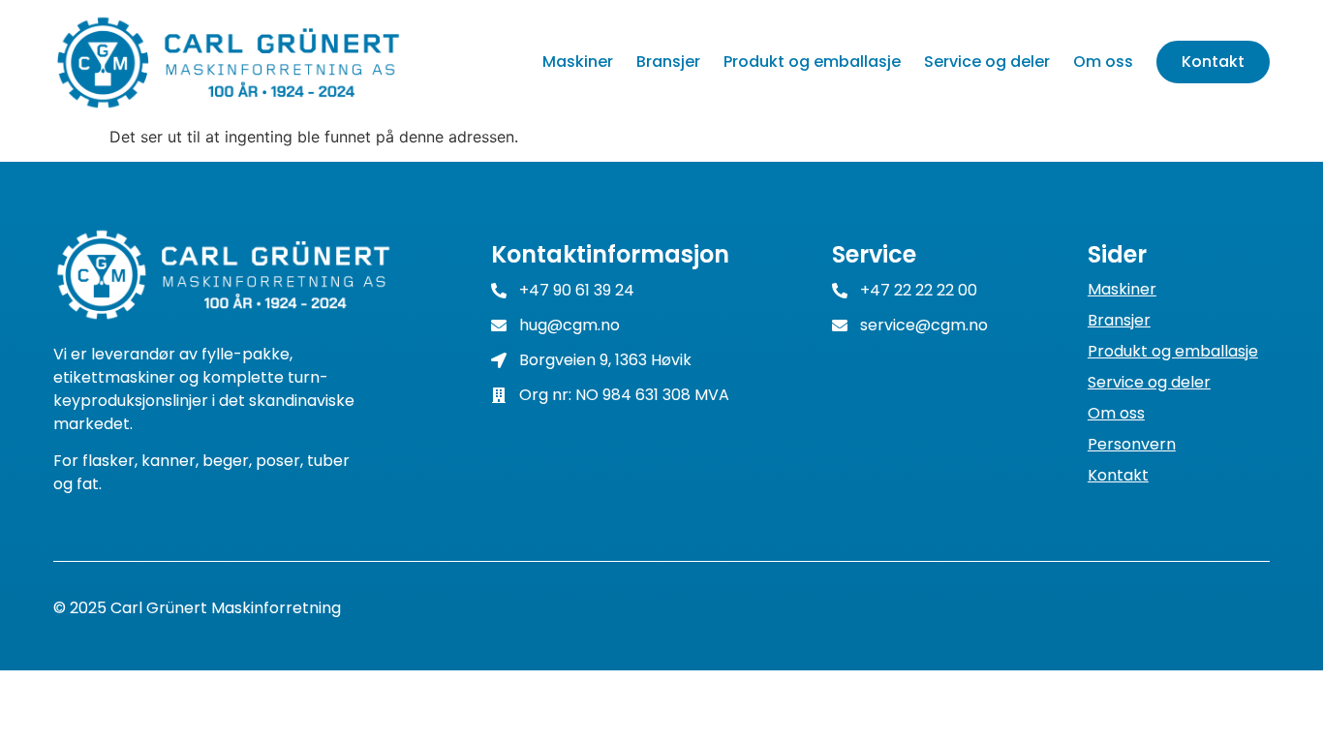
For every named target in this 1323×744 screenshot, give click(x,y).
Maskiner (577, 61)
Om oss (1103, 61)
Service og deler (987, 61)
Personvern (1132, 444)
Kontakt (1213, 61)
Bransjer (668, 61)
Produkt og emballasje (812, 61)
